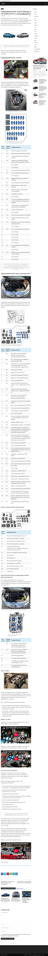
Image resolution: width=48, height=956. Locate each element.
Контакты (25, 954)
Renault (36, 42)
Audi (35, 12)
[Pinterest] (8, 874)
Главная (3, 3)
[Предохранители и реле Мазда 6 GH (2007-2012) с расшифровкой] (16, 894)
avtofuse (3, 15)
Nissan (35, 38)
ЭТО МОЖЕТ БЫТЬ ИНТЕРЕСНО (8, 888)
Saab (35, 44)
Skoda (35, 47)
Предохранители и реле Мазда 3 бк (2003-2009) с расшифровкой (16, 865)
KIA (35, 27)
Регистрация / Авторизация (5, 0)
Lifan (35, 31)
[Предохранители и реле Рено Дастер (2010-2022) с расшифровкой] (35, 102)
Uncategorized (37, 49)
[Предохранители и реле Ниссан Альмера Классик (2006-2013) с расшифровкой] (35, 88)
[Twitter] (5, 874)
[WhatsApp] (11, 874)
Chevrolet (36, 16)
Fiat (35, 18)
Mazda (5, 7)
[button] (45, 3)
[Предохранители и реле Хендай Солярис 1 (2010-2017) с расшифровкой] (35, 80)
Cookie (43, 954)
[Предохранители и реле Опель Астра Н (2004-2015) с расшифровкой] (40, 60)
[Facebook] (2, 874)
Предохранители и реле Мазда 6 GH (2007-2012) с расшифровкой (24, 882)
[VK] (16, 874)
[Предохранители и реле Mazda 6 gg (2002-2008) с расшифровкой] (5, 894)
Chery (35, 14)
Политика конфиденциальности (34, 954)
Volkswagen (36, 51)
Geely (35, 22)
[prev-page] (1, 904)
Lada (35, 29)
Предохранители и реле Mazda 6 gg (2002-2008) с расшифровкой (5, 899)
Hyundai (36, 25)
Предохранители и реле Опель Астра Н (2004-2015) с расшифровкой (39, 67)
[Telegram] (13, 874)
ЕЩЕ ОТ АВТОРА (19, 888)
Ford (35, 20)
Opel (35, 40)
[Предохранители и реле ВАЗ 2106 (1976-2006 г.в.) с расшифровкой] (35, 95)
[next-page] (3, 904)
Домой (2, 7)
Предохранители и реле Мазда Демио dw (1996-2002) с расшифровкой (7, 883)
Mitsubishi (36, 36)
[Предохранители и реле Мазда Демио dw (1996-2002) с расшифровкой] (26, 894)
